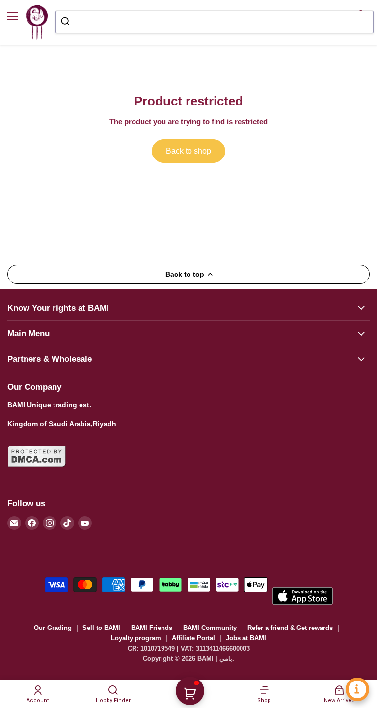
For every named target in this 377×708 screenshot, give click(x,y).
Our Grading (53, 627)
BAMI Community (210, 627)
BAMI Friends (151, 627)
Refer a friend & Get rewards (290, 627)
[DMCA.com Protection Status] (36, 473)
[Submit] (66, 22)
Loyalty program (136, 638)
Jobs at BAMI (246, 638)
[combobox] (214, 22)
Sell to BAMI (101, 627)
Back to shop (188, 151)
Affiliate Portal (193, 638)
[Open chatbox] (357, 689)
